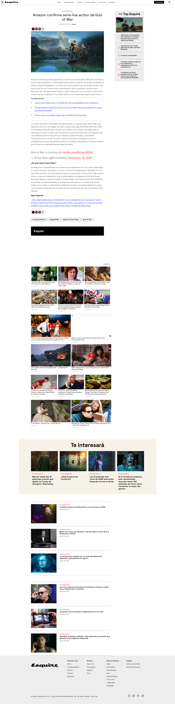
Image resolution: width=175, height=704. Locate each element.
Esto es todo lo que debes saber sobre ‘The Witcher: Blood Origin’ (61, 115)
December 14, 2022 (80, 157)
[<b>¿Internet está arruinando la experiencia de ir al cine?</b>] (44, 618)
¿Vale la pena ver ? (69, 477)
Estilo (59, 2)
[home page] (11, 2)
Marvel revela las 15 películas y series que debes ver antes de (42, 480)
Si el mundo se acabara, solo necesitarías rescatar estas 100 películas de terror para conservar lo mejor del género (130, 482)
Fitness (79, 2)
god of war (87, 219)
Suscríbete (159, 2)
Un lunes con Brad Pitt (129, 55)
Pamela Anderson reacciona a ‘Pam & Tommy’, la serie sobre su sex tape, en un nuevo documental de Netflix (66, 203)
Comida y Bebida (90, 2)
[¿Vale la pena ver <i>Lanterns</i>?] (73, 461)
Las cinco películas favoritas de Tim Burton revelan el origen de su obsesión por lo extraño (84, 588)
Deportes (112, 2)
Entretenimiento (69, 2)
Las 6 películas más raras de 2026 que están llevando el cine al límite (102, 479)
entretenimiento (39, 219)
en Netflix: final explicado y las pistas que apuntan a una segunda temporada (85, 637)
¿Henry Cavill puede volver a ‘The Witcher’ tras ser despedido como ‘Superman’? (67, 103)
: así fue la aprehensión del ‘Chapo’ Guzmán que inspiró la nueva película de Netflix (129, 75)
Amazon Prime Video (71, 219)
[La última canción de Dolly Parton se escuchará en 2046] (44, 513)
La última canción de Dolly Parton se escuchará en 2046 (82, 507)
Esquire (74, 24)
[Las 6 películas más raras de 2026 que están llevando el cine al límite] (101, 461)
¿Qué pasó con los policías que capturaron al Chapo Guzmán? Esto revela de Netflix (130, 37)
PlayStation (54, 219)
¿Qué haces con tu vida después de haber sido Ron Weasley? (130, 47)
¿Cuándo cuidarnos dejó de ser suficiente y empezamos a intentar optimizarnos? (130, 64)
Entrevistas (102, 2)
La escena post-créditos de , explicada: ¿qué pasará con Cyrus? (81, 557)
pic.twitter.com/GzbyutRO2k (75, 152)
